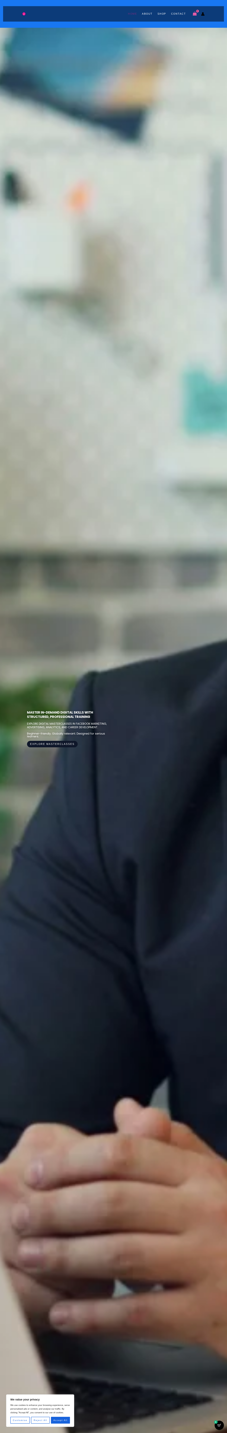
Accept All (60, 1420)
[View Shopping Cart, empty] (194, 14)
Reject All (40, 1420)
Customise (20, 1420)
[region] (40, 1410)
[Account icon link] (203, 14)
